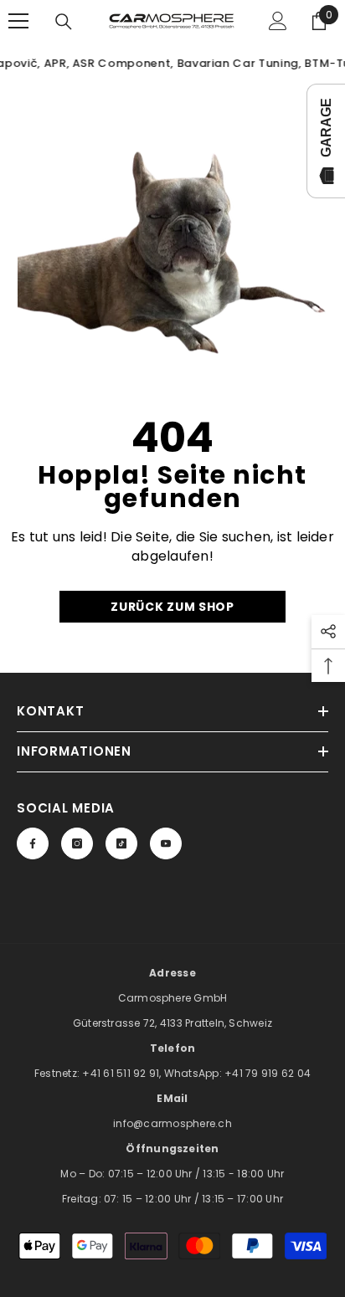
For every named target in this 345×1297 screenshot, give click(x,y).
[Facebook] (33, 843)
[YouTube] (166, 843)
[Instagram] (77, 843)
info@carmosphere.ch (172, 1123)
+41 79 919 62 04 (267, 1073)
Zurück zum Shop (172, 606)
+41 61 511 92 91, (122, 1073)
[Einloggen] (278, 21)
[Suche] (64, 22)
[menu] (18, 21)
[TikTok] (121, 843)
